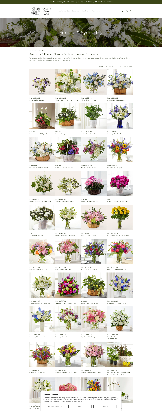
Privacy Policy (78, 401)
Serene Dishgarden (62, 134)
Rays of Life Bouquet (114, 168)
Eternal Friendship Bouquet (65, 235)
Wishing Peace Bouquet (64, 337)
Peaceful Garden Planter (64, 168)
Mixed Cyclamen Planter (90, 201)
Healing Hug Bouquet (63, 269)
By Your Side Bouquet (89, 337)
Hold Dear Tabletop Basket (116, 303)
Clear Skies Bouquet (88, 100)
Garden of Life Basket (37, 372)
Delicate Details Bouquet (38, 269)
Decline (105, 406)
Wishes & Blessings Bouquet (91, 372)
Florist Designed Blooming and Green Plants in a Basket (118, 373)
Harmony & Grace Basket (116, 100)
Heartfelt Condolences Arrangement (115, 337)
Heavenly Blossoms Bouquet (39, 337)
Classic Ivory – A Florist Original (66, 100)
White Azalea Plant (36, 235)
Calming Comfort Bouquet (116, 134)
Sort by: (101, 66)
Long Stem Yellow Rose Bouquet (118, 235)
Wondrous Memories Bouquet (66, 372)
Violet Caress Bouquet (89, 168)
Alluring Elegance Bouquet (65, 201)
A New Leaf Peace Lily (89, 134)
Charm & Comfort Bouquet (116, 269)
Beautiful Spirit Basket (89, 235)
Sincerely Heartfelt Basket (38, 168)
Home (31, 50)
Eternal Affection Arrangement (40, 201)
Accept (80, 406)
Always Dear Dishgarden (90, 303)
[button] (76, 11)
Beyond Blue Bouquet (37, 100)
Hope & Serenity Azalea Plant (117, 201)
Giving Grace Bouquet (89, 269)
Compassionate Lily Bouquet (39, 303)
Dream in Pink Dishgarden (38, 134)
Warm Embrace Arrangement (65, 303)
